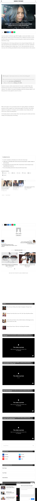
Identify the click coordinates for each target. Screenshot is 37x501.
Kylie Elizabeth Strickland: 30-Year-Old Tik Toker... (10, 498)
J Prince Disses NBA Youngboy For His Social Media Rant (18, 187)
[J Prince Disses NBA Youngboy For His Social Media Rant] (18, 183)
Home (5, 20)
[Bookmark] (17, 253)
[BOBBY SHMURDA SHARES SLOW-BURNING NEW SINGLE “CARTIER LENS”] (9, 257)
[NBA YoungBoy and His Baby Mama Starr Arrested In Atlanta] (30, 183)
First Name (4, 468)
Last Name (4, 472)
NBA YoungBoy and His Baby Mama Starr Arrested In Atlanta (30, 187)
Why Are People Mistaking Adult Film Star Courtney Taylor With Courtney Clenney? (15, 167)
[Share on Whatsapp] (14, 32)
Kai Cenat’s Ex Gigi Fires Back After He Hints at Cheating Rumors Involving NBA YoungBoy (6, 187)
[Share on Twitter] (10, 32)
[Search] (35, 1)
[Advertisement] (18, 61)
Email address (5, 477)
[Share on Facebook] (8, 32)
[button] (3, 260)
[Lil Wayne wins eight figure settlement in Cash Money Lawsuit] (27, 257)
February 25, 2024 (18, 83)
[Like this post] (5, 32)
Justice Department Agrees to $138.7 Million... (10, 487)
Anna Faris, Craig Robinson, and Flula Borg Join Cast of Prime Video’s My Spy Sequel (15, 159)
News (9, 20)
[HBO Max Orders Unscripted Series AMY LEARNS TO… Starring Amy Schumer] (3, 493)
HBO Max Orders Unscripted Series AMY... (10, 492)
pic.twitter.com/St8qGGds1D (15, 81)
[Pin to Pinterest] (12, 32)
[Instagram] (17, 496)
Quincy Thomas (10, 27)
